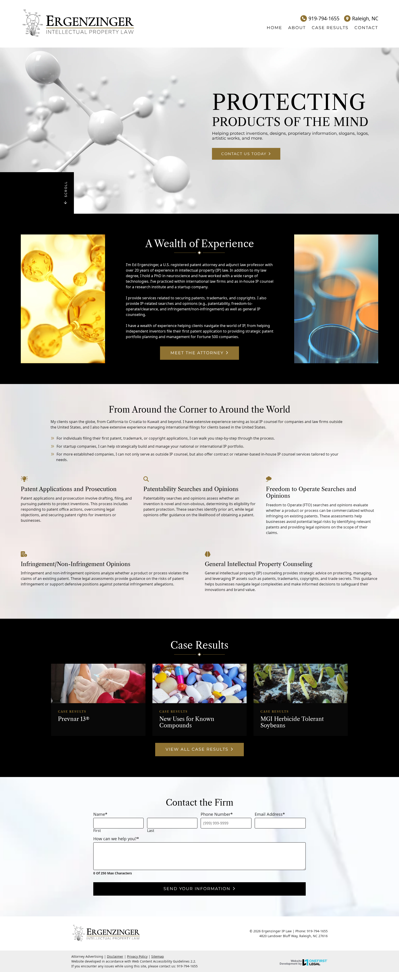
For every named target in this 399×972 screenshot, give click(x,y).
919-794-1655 (323, 18)
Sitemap (157, 956)
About (297, 27)
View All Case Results (197, 749)
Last (150, 830)
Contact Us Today (243, 154)
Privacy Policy (137, 956)
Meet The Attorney (197, 352)
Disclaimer (115, 956)
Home (274, 27)
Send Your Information (196, 888)
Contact (366, 27)
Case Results (330, 27)
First (97, 830)
